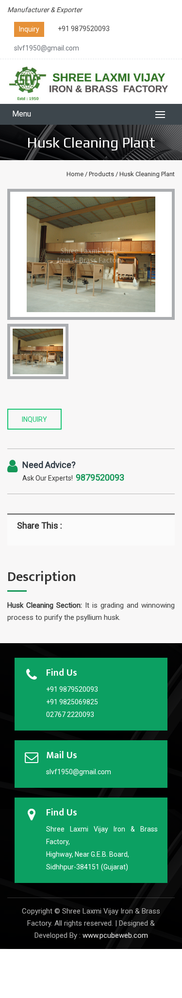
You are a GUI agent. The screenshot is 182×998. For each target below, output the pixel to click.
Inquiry (29, 29)
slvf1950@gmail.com (46, 48)
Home (74, 174)
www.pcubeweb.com (115, 935)
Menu (21, 113)
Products (101, 174)
